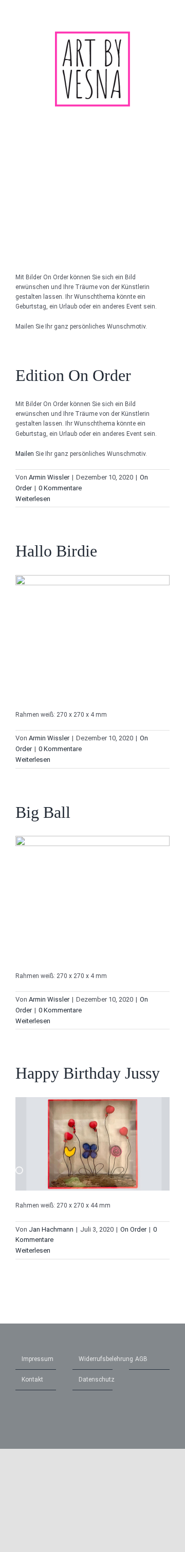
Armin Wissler (49, 477)
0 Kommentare (60, 488)
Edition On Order (73, 375)
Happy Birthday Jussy (87, 1073)
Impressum (36, 1359)
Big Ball (42, 812)
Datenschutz (93, 1379)
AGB (141, 1359)
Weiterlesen (32, 499)
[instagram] (150, 13)
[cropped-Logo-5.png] (92, 33)
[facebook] (166, 13)
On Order (133, 1229)
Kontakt (32, 1379)
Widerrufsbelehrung (93, 1359)
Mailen (24, 453)
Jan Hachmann (51, 1229)
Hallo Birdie (56, 551)
